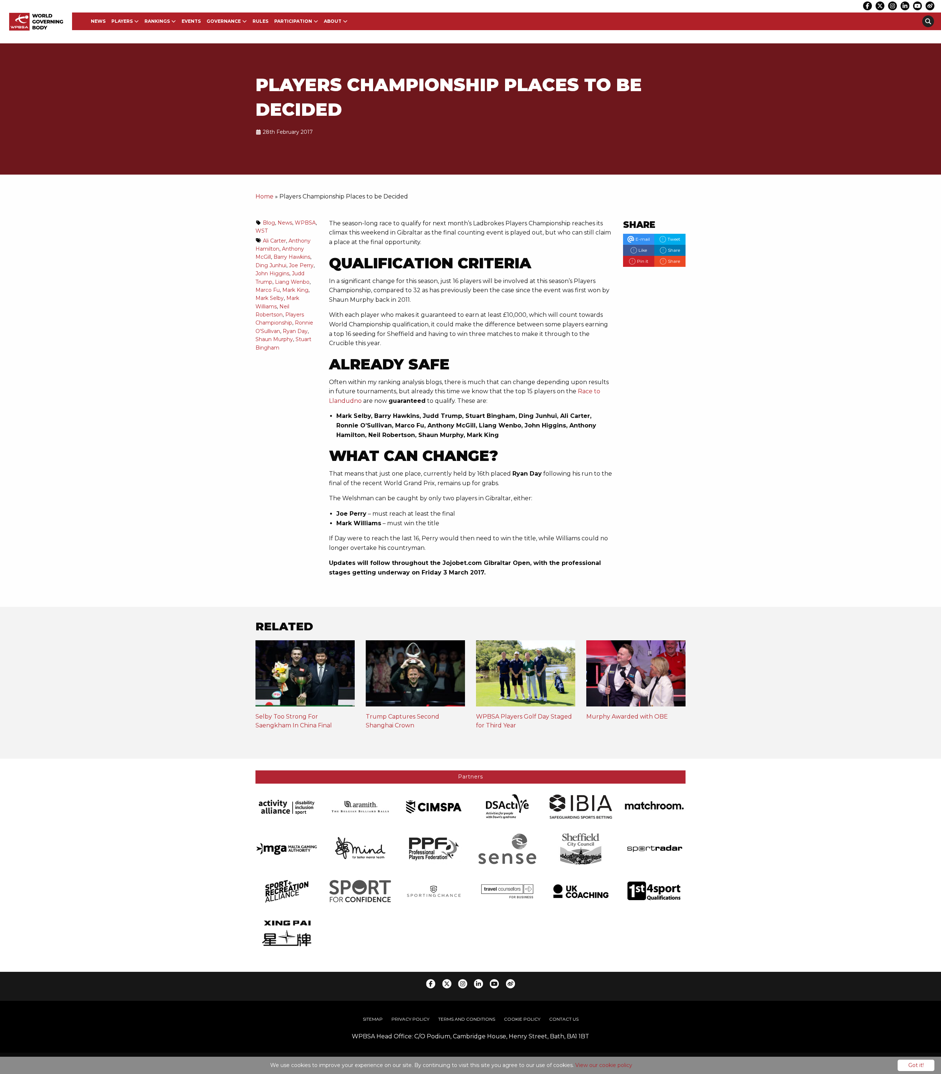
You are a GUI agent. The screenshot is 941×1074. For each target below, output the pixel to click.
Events (191, 21)
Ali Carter (274, 240)
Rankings (157, 21)
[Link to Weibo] (929, 5)
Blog (269, 222)
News (98, 21)
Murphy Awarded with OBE (627, 716)
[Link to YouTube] (917, 5)
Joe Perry (301, 265)
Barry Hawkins (291, 257)
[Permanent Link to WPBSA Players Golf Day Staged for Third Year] (525, 675)
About (332, 21)
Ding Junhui (270, 265)
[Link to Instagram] (892, 5)
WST (261, 231)
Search (928, 21)
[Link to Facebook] (867, 5)
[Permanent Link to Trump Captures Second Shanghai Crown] (415, 675)
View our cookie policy (603, 1065)
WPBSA (305, 222)
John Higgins (272, 273)
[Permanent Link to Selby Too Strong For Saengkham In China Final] (305, 675)
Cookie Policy (522, 1019)
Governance (224, 21)
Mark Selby (269, 298)
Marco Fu (267, 290)
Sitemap (373, 1019)
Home (264, 196)
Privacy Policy (410, 1019)
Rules (260, 21)
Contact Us (564, 1019)
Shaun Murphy (274, 339)
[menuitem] (98, 21)
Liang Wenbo (292, 282)
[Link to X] (879, 5)
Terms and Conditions (466, 1019)
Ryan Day (295, 331)
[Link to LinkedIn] (904, 5)
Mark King (295, 290)
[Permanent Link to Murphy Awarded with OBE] (636, 675)
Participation (293, 21)
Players (122, 21)
